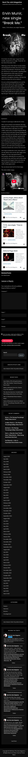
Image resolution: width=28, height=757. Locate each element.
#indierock (20, 684)
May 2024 (5, 526)
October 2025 (6, 482)
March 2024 (6, 531)
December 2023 (7, 539)
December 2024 (7, 508)
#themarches (7, 681)
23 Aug (21, 645)
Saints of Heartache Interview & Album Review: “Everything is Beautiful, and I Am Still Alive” (14, 403)
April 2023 (6, 560)
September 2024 (7, 516)
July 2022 (5, 583)
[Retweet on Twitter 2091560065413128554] (7, 663)
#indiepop (14, 684)
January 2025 (6, 505)
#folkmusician (15, 709)
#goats (18, 658)
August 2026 (6, 456)
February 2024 (7, 534)
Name (3, 312)
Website (3, 326)
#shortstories (7, 658)
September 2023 (7, 547)
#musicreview (7, 684)
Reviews (5, 611)
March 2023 (6, 562)
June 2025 (6, 492)
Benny (6, 417)
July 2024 (5, 521)
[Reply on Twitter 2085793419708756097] (4, 735)
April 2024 (6, 529)
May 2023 (5, 557)
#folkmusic (13, 706)
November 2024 (7, 510)
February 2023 (7, 565)
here (22, 167)
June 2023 (6, 554)
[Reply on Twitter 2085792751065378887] (4, 713)
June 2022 (6, 585)
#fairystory (6, 660)
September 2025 (7, 485)
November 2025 (7, 479)
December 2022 (7, 570)
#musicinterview (17, 682)
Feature (5, 606)
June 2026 (6, 461)
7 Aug (21, 669)
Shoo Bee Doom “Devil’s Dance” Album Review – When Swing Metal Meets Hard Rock (14, 435)
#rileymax (15, 708)
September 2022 (7, 578)
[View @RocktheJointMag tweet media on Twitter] (11, 660)
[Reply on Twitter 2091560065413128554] (4, 663)
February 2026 (7, 472)
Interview (5, 608)
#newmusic (14, 681)
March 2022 (6, 593)
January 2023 (6, 567)
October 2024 (6, 513)
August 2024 (6, 518)
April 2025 (6, 497)
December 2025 (7, 477)
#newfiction (16, 657)
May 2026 (5, 464)
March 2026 (6, 469)
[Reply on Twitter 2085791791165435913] (4, 688)
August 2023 (6, 549)
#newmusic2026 (8, 682)
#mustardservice (18, 728)
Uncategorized (7, 614)
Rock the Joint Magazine (13, 645)
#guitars (21, 709)
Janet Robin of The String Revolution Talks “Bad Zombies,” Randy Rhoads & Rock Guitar (12, 383)
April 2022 (6, 591)
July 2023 (5, 552)
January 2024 (6, 536)
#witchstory (19, 655)
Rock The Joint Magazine (12, 2)
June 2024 (6, 523)
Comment (4, 291)
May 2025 (5, 495)
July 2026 (5, 459)
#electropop (7, 733)
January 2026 (6, 474)
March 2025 (6, 500)
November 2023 (7, 541)
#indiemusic (7, 711)
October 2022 (6, 575)
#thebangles (7, 685)
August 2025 (6, 487)
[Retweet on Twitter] (7, 667)
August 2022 (6, 580)
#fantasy (14, 655)
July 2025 (5, 490)
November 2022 (7, 573)
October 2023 (6, 544)
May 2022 (5, 588)
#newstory (14, 658)
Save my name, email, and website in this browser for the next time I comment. (13, 335)
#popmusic (13, 733)
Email (3, 319)
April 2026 (6, 466)
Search (5, 352)
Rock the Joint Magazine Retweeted (15, 667)
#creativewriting (8, 657)
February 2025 (7, 503)
